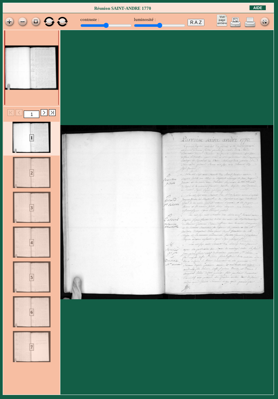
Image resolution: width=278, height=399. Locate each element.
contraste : (89, 19)
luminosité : (145, 19)
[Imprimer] (250, 26)
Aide (257, 8)
